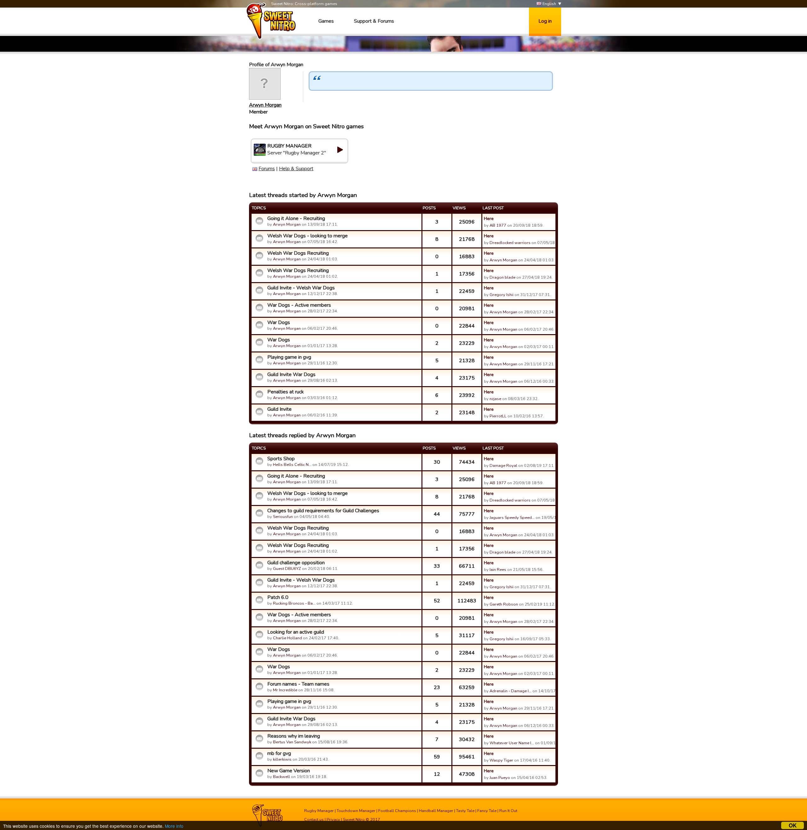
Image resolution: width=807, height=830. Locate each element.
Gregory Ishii (502, 295)
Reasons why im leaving (293, 736)
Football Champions (397, 811)
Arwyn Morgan (265, 105)
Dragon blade (502, 277)
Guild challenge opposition (296, 562)
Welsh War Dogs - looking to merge (307, 236)
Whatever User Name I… (512, 743)
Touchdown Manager (356, 811)
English (549, 4)
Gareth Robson (504, 604)
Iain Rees (498, 569)
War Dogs (278, 322)
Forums (266, 168)
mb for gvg (279, 753)
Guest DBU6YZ (287, 569)
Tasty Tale (465, 811)
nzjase (495, 399)
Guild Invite (279, 409)
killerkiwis (282, 759)
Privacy (333, 819)
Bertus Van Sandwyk (292, 742)
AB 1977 (498, 225)
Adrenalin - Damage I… (510, 691)
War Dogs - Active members (299, 305)
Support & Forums (374, 21)
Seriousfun (283, 516)
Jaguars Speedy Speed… (512, 517)
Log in (545, 21)
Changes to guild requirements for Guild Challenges (323, 510)
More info (174, 826)
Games (326, 21)
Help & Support (296, 168)
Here (489, 218)
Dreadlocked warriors (510, 243)
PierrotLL (498, 416)
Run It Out (508, 811)
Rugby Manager (319, 811)
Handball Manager (436, 811)
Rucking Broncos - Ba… (294, 603)
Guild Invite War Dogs (291, 374)
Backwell (281, 777)
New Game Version (288, 771)
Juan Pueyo (500, 778)
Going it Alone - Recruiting (296, 218)
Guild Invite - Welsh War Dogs (301, 288)
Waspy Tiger (501, 760)
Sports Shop (281, 458)
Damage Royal (503, 465)
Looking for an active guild (295, 632)
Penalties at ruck (285, 392)
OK (793, 825)
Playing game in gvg (289, 357)
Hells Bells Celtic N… (292, 464)
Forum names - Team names (298, 684)
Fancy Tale (486, 811)
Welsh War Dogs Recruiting (298, 253)
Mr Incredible (285, 690)
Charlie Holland (287, 638)
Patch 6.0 (277, 597)
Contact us (314, 819)
